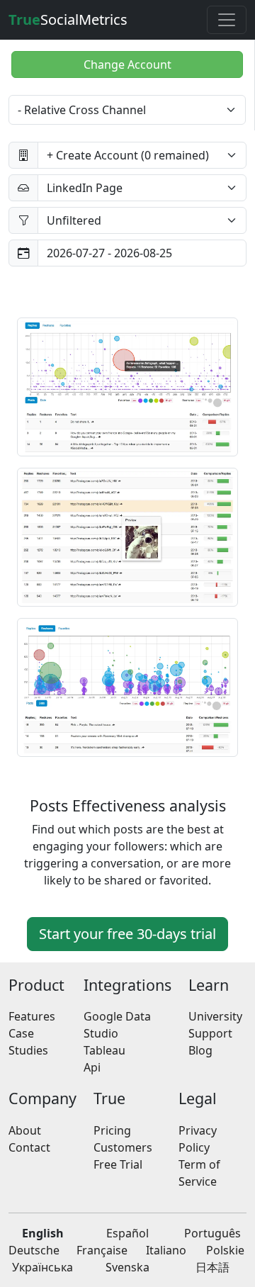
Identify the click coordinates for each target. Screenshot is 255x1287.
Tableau (104, 1050)
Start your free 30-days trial (127, 933)
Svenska (127, 1267)
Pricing (112, 1130)
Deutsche (34, 1250)
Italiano (166, 1250)
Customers (123, 1147)
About (24, 1130)
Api (92, 1067)
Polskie (225, 1250)
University (215, 1016)
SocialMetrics (68, 19)
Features (31, 1016)
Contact (29, 1147)
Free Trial (118, 1164)
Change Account (127, 64)
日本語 (213, 1267)
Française (102, 1250)
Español (127, 1233)
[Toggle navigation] (226, 20)
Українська (42, 1267)
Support (210, 1033)
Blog (200, 1050)
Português (212, 1233)
